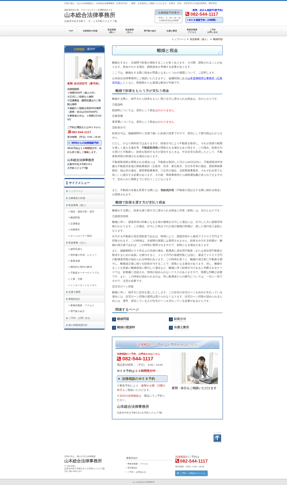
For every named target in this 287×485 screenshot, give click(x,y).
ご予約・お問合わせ (136, 472)
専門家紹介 (132, 468)
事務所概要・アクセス (137, 464)
